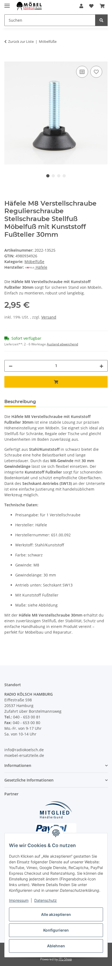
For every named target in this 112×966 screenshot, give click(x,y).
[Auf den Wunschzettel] (96, 72)
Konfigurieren (56, 930)
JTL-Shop (65, 959)
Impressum (19, 900)
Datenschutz (45, 900)
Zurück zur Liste (21, 41)
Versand (48, 317)
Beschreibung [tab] (20, 401)
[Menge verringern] (11, 365)
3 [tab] (58, 175)
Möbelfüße (34, 261)
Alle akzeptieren (56, 914)
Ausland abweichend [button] (62, 344)
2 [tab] (53, 175)
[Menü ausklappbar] (7, 3)
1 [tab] (47, 175)
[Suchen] (101, 20)
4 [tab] (64, 175)
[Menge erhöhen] (101, 365)
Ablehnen (56, 946)
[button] (81, 6)
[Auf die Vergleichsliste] (82, 72)
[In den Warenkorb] (8, 58)
